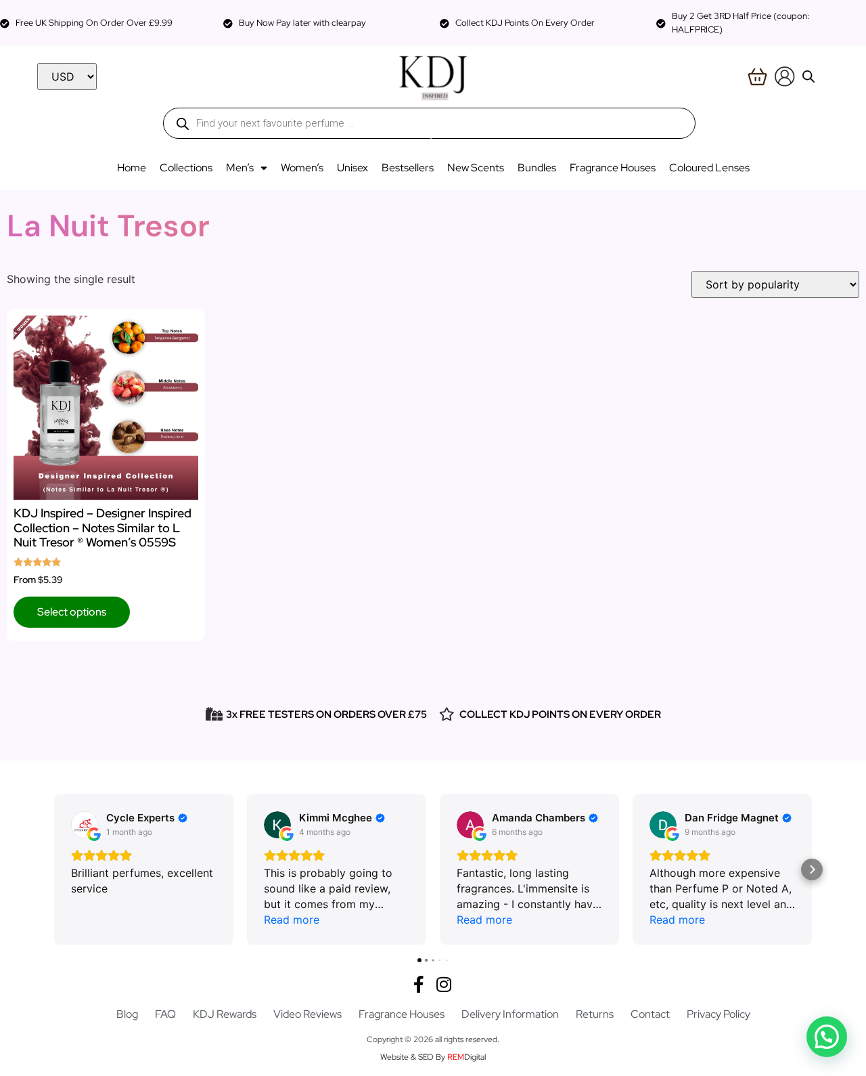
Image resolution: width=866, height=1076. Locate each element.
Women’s (302, 167)
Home (131, 167)
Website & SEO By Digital (433, 1057)
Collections (186, 167)
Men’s (240, 167)
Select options (71, 612)
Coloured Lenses (709, 167)
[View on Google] (84, 824)
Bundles (537, 167)
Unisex (352, 167)
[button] (54, 869)
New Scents (475, 167)
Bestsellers (408, 167)
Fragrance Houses (613, 167)
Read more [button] (291, 919)
